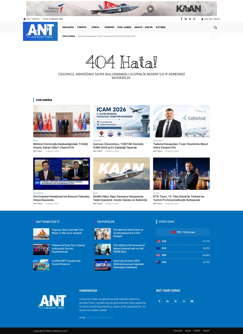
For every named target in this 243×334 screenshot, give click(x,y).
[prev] (212, 36)
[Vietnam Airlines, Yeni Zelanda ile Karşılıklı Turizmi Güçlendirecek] (41, 249)
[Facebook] (182, 19)
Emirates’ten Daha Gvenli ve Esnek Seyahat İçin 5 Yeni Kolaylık (128, 233)
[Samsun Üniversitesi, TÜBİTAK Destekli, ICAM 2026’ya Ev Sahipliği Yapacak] (121, 121)
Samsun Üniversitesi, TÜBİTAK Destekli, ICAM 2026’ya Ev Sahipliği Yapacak (118, 145)
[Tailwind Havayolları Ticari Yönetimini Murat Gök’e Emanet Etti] (181, 121)
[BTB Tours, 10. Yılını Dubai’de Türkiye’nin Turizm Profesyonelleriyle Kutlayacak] (181, 174)
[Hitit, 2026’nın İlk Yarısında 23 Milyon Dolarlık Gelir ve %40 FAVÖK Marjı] (103, 249)
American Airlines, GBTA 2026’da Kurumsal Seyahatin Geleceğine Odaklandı (128, 264)
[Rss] (190, 19)
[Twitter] (194, 19)
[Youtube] (192, 301)
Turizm (156, 193)
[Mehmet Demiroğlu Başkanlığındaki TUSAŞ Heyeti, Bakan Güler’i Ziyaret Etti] (61, 121)
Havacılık (97, 140)
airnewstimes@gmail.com (100, 317)
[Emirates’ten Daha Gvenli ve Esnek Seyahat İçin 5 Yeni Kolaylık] (103, 233)
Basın (35, 140)
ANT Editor (38, 151)
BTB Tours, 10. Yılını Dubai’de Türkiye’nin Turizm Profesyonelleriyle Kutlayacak (178, 198)
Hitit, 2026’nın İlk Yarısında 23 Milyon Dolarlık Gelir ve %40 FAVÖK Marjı (129, 248)
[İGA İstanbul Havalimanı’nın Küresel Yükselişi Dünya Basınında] (61, 174)
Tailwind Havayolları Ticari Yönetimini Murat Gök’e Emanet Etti (106, 36)
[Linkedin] (186, 19)
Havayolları (158, 140)
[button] (215, 27)
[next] (218, 36)
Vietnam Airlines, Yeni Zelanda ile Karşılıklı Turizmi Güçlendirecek (68, 248)
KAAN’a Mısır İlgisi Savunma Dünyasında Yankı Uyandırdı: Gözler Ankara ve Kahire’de (120, 198)
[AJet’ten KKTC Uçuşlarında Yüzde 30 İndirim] (41, 265)
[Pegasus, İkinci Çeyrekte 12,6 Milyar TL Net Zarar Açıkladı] (41, 233)
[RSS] (175, 301)
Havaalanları (38, 193)
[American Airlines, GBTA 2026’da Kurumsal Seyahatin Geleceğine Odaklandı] (103, 265)
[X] (184, 301)
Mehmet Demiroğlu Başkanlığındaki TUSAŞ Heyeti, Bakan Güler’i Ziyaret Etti (60, 145)
